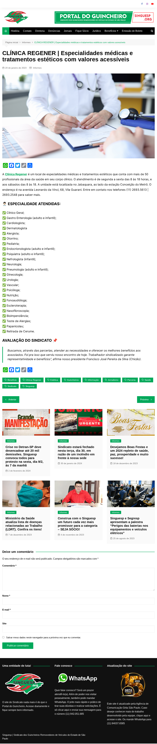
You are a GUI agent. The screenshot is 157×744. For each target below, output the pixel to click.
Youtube (152, 4)
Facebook (142, 4)
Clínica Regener (33, 380)
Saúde (148, 380)
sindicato (12, 386)
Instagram (147, 4)
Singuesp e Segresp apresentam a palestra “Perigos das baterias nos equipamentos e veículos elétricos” (129, 526)
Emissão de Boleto (132, 31)
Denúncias (54, 31)
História (15, 31)
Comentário (9, 565)
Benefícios (110, 31)
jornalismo (113, 380)
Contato (27, 31)
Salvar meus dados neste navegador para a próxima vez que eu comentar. (43, 637)
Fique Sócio (82, 31)
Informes (37, 68)
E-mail (6, 609)
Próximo (144, 399)
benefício (12, 380)
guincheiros (73, 380)
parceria (131, 380)
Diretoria (40, 31)
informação (93, 380)
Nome (6, 595)
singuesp (29, 386)
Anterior (12, 399)
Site (4, 623)
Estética (54, 380)
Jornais (68, 31)
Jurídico (96, 31)
